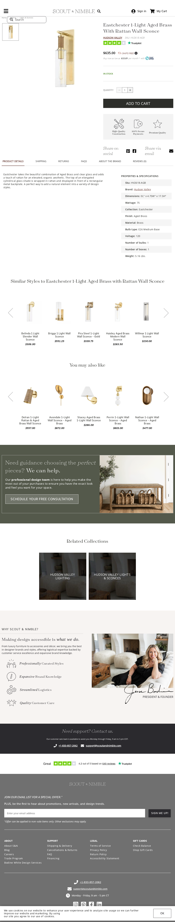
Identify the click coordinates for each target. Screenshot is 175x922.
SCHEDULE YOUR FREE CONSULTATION (42, 499)
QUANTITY (108, 90)
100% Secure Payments (138, 132)
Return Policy (98, 854)
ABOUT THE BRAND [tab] (110, 161)
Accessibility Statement (104, 858)
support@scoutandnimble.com (103, 745)
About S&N (11, 845)
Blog (7, 850)
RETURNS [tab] (63, 161)
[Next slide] (166, 313)
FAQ (49, 854)
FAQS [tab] (84, 161)
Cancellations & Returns (62, 850)
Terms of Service (100, 845)
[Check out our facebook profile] (91, 904)
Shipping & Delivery (59, 845)
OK (162, 913)
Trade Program (13, 858)
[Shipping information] (136, 53)
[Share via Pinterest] (128, 151)
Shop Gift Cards (143, 850)
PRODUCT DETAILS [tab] (13, 161)
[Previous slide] (10, 313)
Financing (53, 858)
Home (4, 17)
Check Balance (142, 845)
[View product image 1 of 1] (10, 32)
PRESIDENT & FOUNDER (158, 697)
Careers (9, 854)
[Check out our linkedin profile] (99, 904)
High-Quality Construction (118, 132)
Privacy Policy (98, 850)
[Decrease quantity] (119, 90)
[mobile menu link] (6, 12)
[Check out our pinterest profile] (83, 904)
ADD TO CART (138, 103)
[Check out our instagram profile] (75, 904)
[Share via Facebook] (134, 151)
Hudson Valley (112, 37)
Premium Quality (157, 133)
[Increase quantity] (130, 90)
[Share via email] (171, 151)
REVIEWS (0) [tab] (139, 161)
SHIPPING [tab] (41, 161)
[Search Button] (99, 11)
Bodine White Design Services (23, 862)
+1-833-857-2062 (68, 745)
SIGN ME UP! (160, 813)
